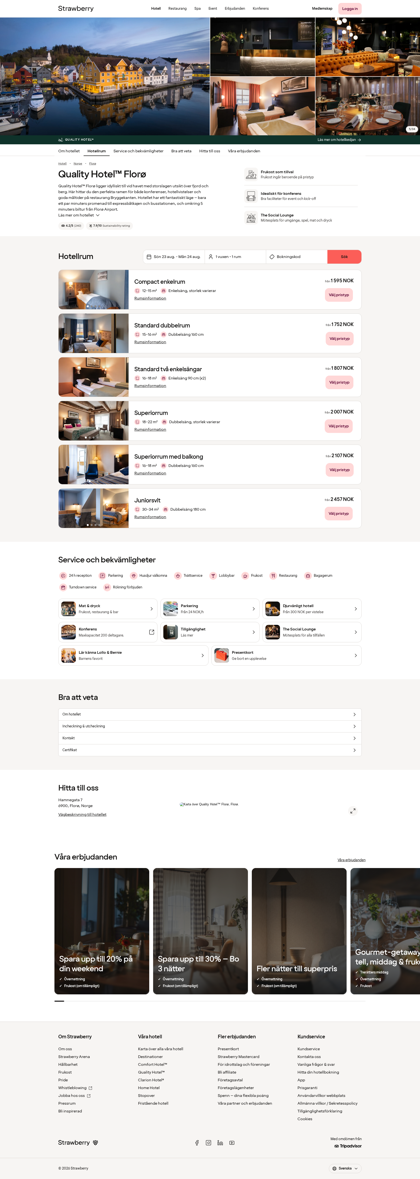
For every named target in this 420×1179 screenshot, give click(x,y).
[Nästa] (122, 289)
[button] (94, 289)
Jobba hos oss (71, 1095)
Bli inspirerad (70, 1111)
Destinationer (150, 1056)
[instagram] (208, 1143)
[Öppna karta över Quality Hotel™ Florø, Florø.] (353, 811)
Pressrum (67, 1103)
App (301, 1080)
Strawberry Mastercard (238, 1056)
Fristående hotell (153, 1103)
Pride (63, 1080)
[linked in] (220, 1143)
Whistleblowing (72, 1088)
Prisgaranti (307, 1088)
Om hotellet (69, 151)
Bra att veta (181, 151)
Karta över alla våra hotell (160, 1049)
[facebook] (197, 1143)
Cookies (305, 1119)
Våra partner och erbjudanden (245, 1103)
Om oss (65, 1049)
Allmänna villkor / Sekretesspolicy (328, 1103)
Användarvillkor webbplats (321, 1095)
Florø (92, 164)
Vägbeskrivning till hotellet (82, 814)
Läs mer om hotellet (76, 215)
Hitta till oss (209, 151)
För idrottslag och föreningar (244, 1064)
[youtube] (232, 1143)
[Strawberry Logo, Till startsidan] (76, 9)
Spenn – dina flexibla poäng (243, 1095)
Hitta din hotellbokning (318, 1072)
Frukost (65, 1072)
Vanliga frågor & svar (316, 1064)
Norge (78, 164)
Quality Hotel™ (151, 1072)
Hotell (62, 164)
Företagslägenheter (236, 1088)
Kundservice (309, 1049)
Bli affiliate (227, 1072)
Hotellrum (97, 151)
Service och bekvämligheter (139, 151)
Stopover (146, 1095)
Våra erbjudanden (244, 151)
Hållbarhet (68, 1064)
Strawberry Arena (74, 1056)
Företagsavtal (230, 1080)
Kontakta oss (309, 1056)
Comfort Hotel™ (152, 1064)
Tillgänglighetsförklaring (320, 1111)
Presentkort (228, 1049)
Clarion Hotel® (151, 1080)
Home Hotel (149, 1088)
